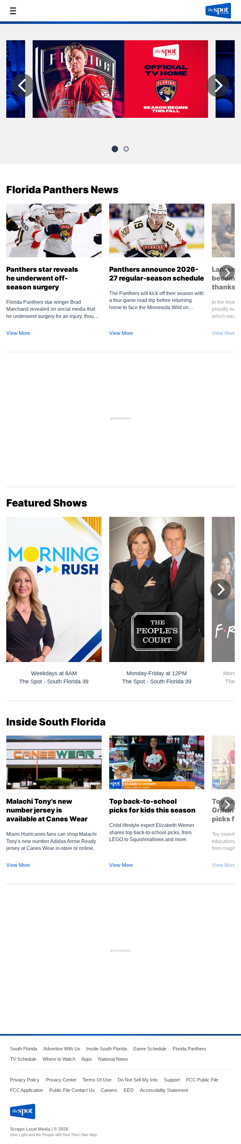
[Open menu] (15, 11)
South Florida (23, 1048)
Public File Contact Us (72, 1090)
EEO (129, 1090)
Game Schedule (149, 1048)
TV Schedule (23, 1059)
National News (113, 1059)
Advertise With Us (61, 1048)
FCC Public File (202, 1079)
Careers (109, 1090)
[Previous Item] (22, 85)
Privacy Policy (25, 1079)
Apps (86, 1059)
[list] (120, 87)
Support (172, 1079)
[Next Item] (218, 85)
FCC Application (26, 1090)
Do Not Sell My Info (138, 1079)
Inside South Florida (106, 1048)
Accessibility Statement (164, 1090)
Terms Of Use (97, 1079)
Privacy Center (61, 1079)
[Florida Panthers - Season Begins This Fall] (120, 81)
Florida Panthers (189, 1048)
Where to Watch (59, 1059)
